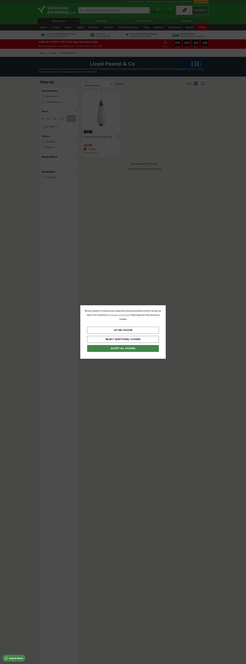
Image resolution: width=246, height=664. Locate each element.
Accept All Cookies (123, 348)
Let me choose (123, 330)
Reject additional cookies (123, 339)
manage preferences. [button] (120, 314)
